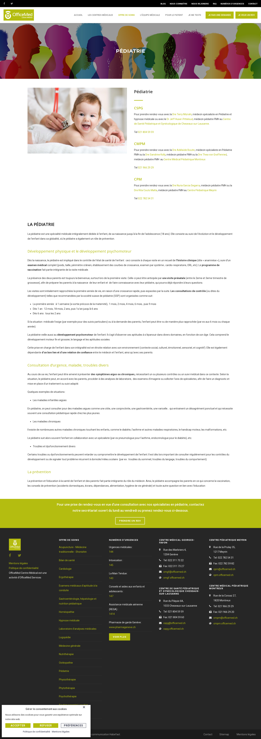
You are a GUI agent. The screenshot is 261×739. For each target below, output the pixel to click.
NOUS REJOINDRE (200, 4)
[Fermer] (85, 707)
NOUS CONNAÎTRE (178, 4)
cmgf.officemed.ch (173, 577)
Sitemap (224, 734)
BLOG (163, 4)
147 (111, 596)
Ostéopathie (66, 662)
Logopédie (65, 637)
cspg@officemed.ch (174, 623)
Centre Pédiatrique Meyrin (202, 190)
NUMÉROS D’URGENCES (232, 4)
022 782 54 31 (146, 198)
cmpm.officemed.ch (224, 623)
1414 (112, 613)
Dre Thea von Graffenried (212, 154)
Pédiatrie (64, 671)
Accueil (78, 15)
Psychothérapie (68, 696)
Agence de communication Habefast (99, 734)
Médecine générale (69, 645)
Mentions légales (18, 563)
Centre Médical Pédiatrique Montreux (184, 159)
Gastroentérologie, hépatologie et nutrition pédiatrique (77, 601)
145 (111, 565)
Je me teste (194, 15)
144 (111, 551)
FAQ (214, 4)
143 (111, 578)
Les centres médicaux (100, 15)
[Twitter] (14, 3)
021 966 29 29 (146, 167)
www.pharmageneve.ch (122, 627)
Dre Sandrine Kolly (155, 154)
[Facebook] (7, 3)
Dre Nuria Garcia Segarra (186, 185)
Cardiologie (65, 568)
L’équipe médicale (150, 15)
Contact (207, 734)
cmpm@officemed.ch (225, 617)
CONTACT (252, 4)
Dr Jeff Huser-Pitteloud (180, 119)
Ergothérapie (66, 577)
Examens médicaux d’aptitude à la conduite (78, 588)
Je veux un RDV (246, 15)
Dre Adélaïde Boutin (183, 150)
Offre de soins (126, 15)
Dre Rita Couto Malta (145, 190)
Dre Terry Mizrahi (182, 114)
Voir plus (119, 637)
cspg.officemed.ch (173, 628)
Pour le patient (174, 15)
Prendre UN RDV (130, 520)
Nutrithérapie (66, 654)
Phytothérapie (67, 688)
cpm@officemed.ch (224, 569)
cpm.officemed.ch (223, 575)
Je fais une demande (219, 15)
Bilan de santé (67, 560)
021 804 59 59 (146, 132)
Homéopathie (66, 612)
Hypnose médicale (69, 620)
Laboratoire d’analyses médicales (77, 628)
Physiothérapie (67, 679)
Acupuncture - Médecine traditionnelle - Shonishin (73, 549)
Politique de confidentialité (24, 568)
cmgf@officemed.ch (174, 571)
